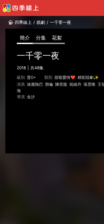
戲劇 (41, 22)
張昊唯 (89, 84)
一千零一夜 (60, 22)
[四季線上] (21, 8)
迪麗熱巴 (35, 84)
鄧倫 (49, 84)
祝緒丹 (75, 84)
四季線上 (23, 22)
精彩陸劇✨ (88, 77)
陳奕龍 (61, 84)
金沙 (31, 96)
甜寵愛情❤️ (64, 77)
